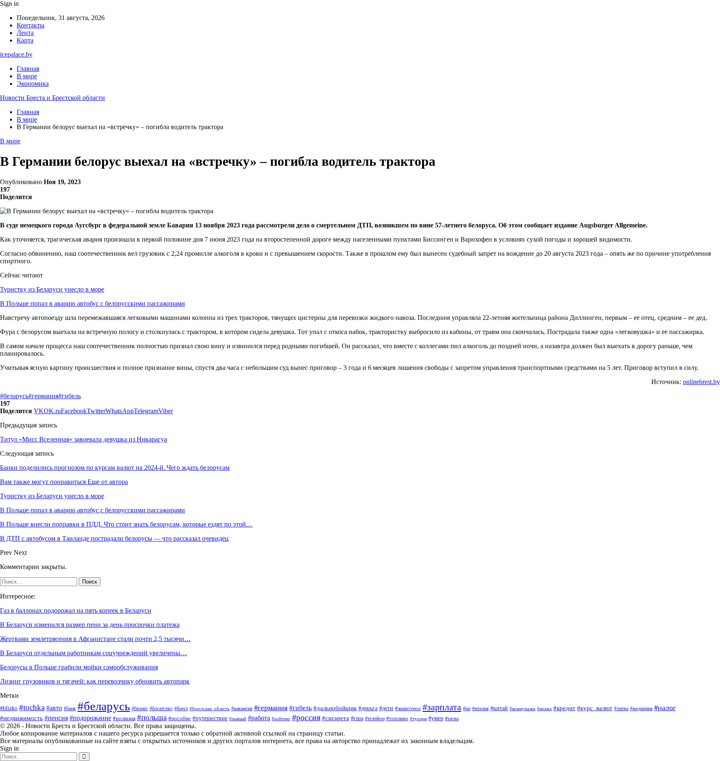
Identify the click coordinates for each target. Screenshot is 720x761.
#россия (306, 717)
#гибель (69, 395)
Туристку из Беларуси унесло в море (52, 289)
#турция (418, 718)
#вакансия (241, 708)
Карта (25, 40)
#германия (43, 395)
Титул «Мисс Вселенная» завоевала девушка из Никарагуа (83, 439)
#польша (152, 717)
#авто (54, 707)
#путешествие (210, 718)
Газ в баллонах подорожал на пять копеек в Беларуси (75, 610)
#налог (665, 708)
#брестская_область (210, 708)
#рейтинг (281, 718)
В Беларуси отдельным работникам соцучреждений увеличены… (93, 652)
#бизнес (140, 708)
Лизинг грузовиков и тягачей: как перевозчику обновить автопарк (95, 681)
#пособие (179, 718)
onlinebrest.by (701, 381)
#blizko (9, 708)
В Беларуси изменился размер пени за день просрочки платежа (90, 624)
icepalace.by (16, 54)
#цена (452, 718)
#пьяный (237, 718)
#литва (621, 708)
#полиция (124, 718)
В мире (27, 76)
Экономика (33, 83)
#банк (70, 708)
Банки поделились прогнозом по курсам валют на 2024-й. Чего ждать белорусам (115, 467)
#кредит (564, 707)
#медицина (641, 708)
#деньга (368, 708)
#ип (466, 708)
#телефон (375, 718)
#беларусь (14, 395)
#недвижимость (21, 718)
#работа (259, 718)
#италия (480, 708)
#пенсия (56, 718)
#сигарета (335, 718)
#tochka (32, 707)
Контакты (31, 25)
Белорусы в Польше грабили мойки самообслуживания (79, 667)
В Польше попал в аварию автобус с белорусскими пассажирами (92, 303)
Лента (25, 32)
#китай (499, 708)
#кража (544, 708)
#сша (357, 718)
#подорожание (90, 718)
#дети (386, 708)
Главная (28, 68)
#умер (435, 718)
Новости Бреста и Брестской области (52, 97)
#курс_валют (594, 707)
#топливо (397, 718)
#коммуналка (522, 708)
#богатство (161, 708)
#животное (408, 708)
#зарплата (441, 707)
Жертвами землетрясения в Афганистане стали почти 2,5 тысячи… (95, 638)
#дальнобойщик (335, 708)
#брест (181, 708)
